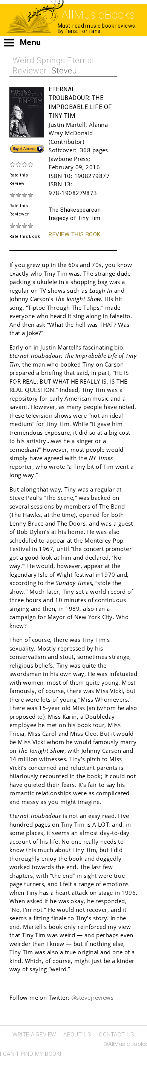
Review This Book (74, 234)
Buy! (15, 147)
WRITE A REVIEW (34, 1034)
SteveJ (64, 70)
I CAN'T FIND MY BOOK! (30, 1053)
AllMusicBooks (98, 14)
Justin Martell (67, 124)
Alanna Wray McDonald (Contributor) (78, 133)
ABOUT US (77, 1034)
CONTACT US (117, 1034)
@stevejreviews (92, 997)
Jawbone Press (69, 158)
